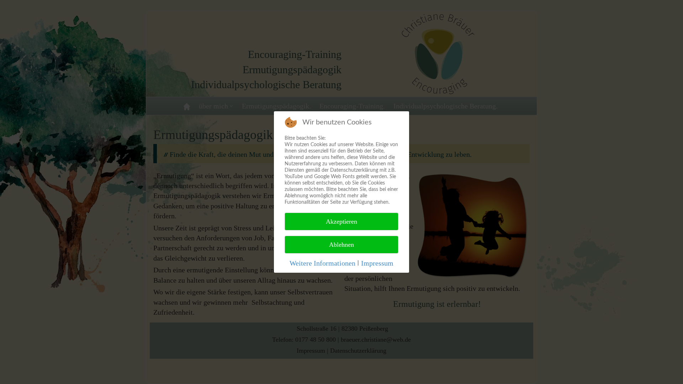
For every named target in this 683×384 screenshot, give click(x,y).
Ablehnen (341, 244)
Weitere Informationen (322, 263)
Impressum (377, 263)
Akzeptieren (341, 221)
